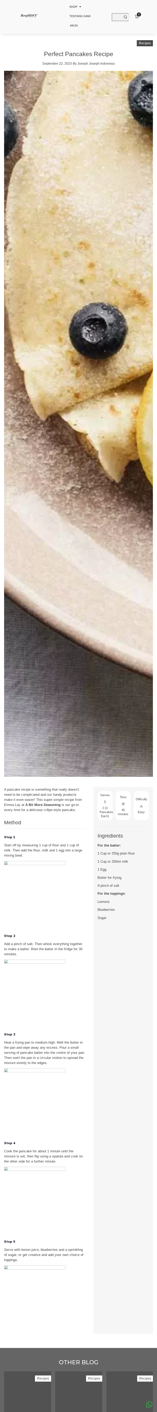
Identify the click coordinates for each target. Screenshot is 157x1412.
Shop (73, 6)
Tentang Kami (80, 16)
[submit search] (125, 17)
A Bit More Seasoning (43, 805)
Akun (74, 25)
